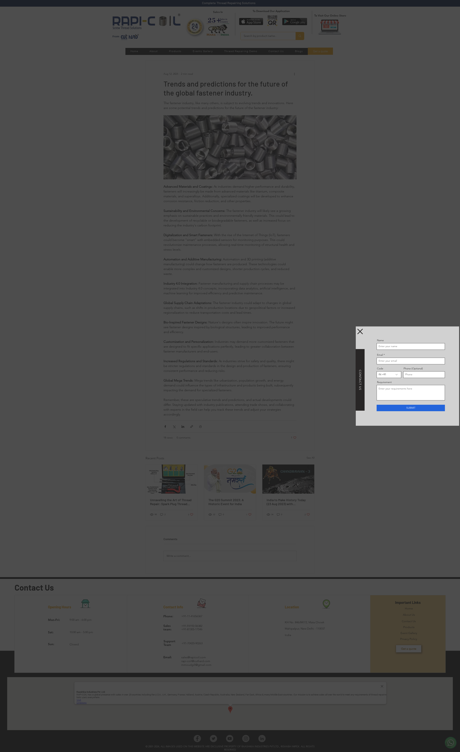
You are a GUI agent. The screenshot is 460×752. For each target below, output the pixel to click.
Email (380, 355)
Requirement (384, 382)
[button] (360, 331)
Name (380, 340)
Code (380, 368)
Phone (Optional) (413, 368)
